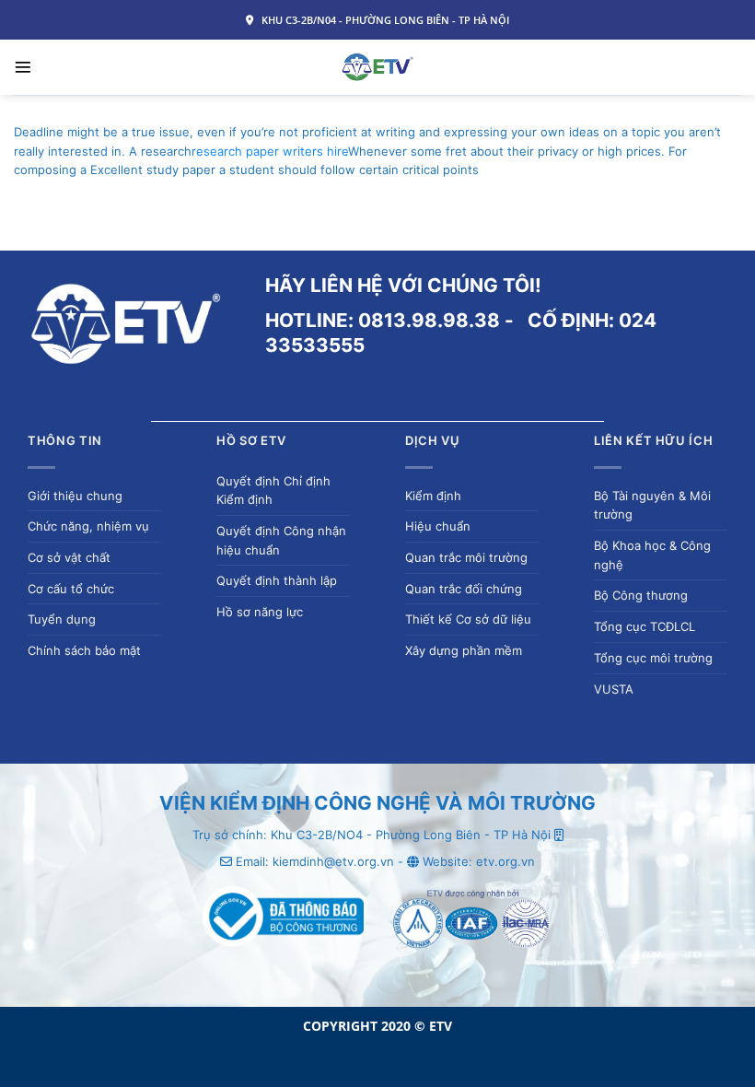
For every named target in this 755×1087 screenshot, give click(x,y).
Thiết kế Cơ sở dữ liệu (468, 619)
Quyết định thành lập (276, 580)
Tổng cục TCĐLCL (644, 626)
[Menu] (23, 67)
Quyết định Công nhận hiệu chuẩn (281, 540)
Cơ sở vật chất (69, 557)
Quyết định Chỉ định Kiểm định (273, 490)
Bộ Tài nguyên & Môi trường (652, 505)
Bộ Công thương (641, 595)
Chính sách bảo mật (84, 650)
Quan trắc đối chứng (463, 588)
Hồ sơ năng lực (259, 611)
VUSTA (613, 689)
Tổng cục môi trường (653, 657)
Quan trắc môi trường (466, 557)
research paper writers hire (270, 151)
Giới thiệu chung (75, 495)
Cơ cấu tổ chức (71, 588)
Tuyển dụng (62, 619)
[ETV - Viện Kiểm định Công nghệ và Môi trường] (378, 67)
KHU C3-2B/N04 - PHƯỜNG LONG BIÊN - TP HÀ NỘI (384, 20)
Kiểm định (433, 495)
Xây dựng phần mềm (463, 650)
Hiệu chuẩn (437, 526)
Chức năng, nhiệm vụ (88, 526)
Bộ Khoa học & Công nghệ (652, 555)
